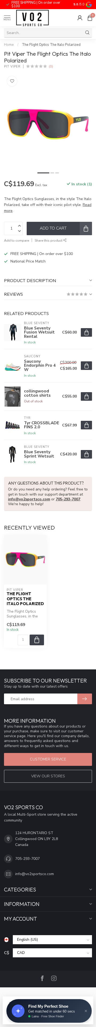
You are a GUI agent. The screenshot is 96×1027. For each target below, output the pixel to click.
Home (9, 44)
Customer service (48, 759)
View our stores (48, 776)
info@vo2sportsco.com (29, 499)
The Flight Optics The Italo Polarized (51, 44)
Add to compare (16, 240)
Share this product (49, 240)
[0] (90, 17)
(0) (51, 66)
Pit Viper (12, 66)
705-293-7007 (68, 499)
